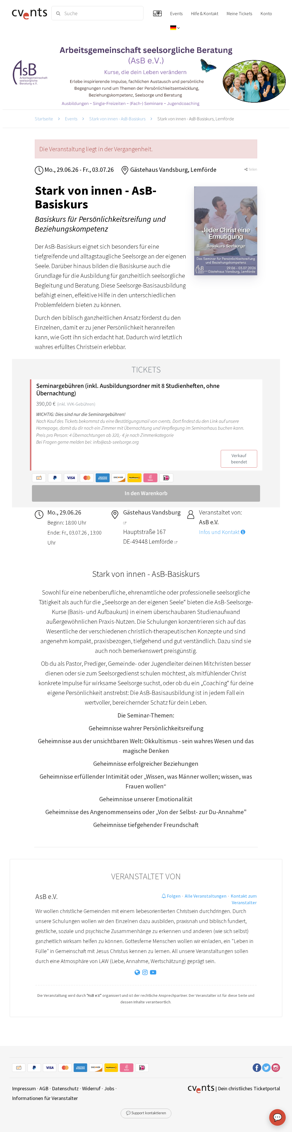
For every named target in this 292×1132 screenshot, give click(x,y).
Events (71, 118)
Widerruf (91, 1088)
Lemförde (161, 541)
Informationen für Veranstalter (45, 1098)
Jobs (109, 1088)
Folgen (173, 896)
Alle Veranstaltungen (205, 896)
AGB (43, 1088)
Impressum (24, 1088)
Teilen (252, 169)
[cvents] (28, 13)
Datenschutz (65, 1088)
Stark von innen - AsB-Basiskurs (117, 118)
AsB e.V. (46, 896)
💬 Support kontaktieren (146, 1113)
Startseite (44, 118)
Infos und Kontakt (220, 532)
